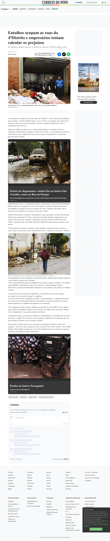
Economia (30, 483)
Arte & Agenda (70, 478)
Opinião (10, 483)
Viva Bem (88, 481)
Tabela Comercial (51, 510)
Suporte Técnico (71, 525)
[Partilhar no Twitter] (64, 54)
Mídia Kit (49, 507)
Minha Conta (70, 523)
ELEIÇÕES (23, 9)
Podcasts (30, 472)
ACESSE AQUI (88, 102)
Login (105, 2)
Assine (79, 2)
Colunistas (11, 486)
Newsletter (11, 478)
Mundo (48, 472)
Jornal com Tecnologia (92, 478)
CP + (67, 512)
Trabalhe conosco (14, 516)
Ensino (48, 481)
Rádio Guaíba (89, 504)
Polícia (29, 489)
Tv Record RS (89, 507)
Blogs (10, 489)
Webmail (68, 520)
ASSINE (15, 9)
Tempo (48, 478)
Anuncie (49, 501)
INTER (48, 9)
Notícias (29, 478)
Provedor (69, 517)
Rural (48, 475)
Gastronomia (70, 483)
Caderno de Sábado (72, 486)
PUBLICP (55, 9)
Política (29, 481)
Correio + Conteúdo (91, 472)
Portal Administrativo (72, 514)
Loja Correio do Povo (72, 504)
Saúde (48, 483)
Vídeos (29, 475)
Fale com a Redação (33, 506)
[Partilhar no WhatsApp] (68, 54)
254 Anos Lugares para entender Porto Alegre (86, 97)
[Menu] (3, 2)
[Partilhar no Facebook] (59, 54)
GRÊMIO (41, 9)
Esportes (49, 489)
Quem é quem (12, 514)
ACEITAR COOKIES (96, 529)
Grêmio (68, 472)
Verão (48, 486)
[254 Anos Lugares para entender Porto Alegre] (88, 77)
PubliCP (10, 481)
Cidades (4, 8)
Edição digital (92, 2)
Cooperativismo (90, 475)
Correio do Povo (90, 501)
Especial (68, 489)
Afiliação (11, 501)
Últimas (10, 472)
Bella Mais (69, 481)
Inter (67, 475)
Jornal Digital (70, 501)
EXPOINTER (32, 9)
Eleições (10, 475)
